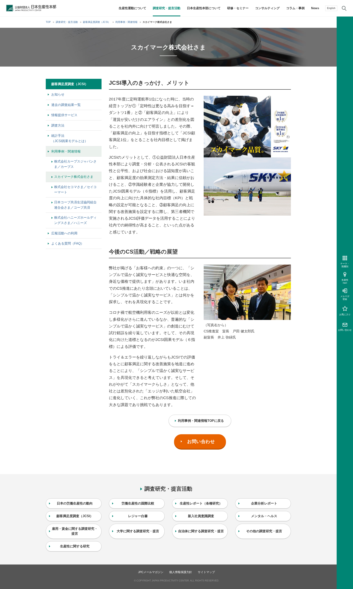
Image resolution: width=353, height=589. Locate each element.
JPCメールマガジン (150, 572)
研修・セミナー (238, 8)
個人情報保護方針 (180, 572)
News (315, 8)
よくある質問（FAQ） (67, 243)
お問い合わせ (345, 330)
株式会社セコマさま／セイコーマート (75, 189)
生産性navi (345, 281)
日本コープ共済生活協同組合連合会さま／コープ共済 (75, 204)
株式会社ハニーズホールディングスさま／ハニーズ (75, 220)
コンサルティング (267, 8)
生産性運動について (132, 8)
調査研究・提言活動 (166, 8)
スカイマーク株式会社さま (73, 176)
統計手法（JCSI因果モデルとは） (69, 138)
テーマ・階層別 (344, 264)
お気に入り (345, 314)
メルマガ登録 (344, 297)
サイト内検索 (344, 8)
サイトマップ (206, 572)
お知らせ (57, 94)
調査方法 (57, 125)
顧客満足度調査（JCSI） (69, 84)
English (331, 8)
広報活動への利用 (64, 233)
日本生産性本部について (204, 8)
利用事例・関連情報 (66, 151)
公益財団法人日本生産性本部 (32, 8)
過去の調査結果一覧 (66, 105)
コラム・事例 (295, 8)
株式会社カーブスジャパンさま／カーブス (75, 164)
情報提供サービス (64, 115)
